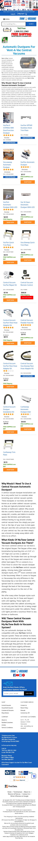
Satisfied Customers (7, 722)
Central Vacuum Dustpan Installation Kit (9, 409)
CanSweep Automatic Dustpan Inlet (26, 409)
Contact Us (24, 705)
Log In (13, 14)
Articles (4, 725)
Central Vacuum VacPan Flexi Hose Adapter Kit (10, 366)
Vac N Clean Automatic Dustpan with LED (28, 204)
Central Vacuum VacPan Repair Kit (10, 283)
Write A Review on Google (19, 796)
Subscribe (29, 693)
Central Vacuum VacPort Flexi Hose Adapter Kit (10, 322)
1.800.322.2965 (21, 31)
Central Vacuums (6, 705)
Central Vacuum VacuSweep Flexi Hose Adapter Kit (27, 366)
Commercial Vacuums (8, 710)
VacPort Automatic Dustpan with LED (10, 204)
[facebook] (14, 675)
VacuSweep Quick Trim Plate (28, 243)
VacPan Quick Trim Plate (8, 243)
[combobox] (14, 24)
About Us (4, 720)
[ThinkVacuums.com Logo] (27, 18)
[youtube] (17, 675)
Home (9, 792)
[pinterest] (23, 675)
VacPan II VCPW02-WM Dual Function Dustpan (8, 129)
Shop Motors (5, 713)
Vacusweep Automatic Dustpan (7, 164)
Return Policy (24, 708)
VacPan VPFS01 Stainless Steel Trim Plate (26, 127)
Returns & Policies (14, 794)
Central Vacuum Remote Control (27, 283)
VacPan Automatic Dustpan (28, 163)
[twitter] (20, 675)
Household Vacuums (7, 708)
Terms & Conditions (7, 727)
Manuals (23, 710)
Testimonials (17, 792)
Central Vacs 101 (25, 713)
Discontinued (10, 143)
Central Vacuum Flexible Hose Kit (27, 321)
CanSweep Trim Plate (9, 453)
